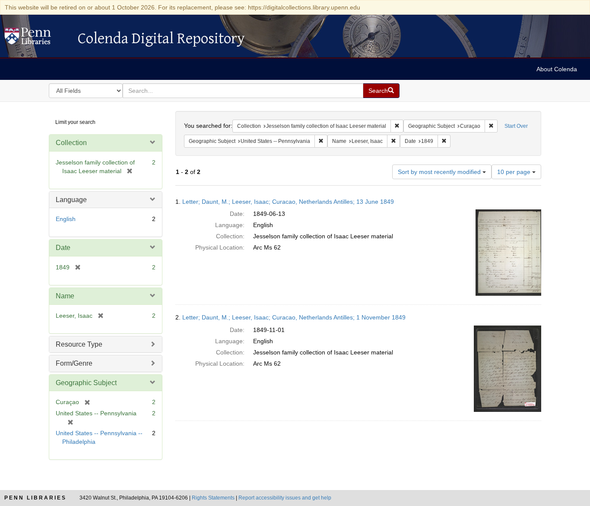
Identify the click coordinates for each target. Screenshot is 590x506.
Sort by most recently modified (440, 171)
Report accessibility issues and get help (284, 498)
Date (63, 247)
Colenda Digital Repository (36, 38)
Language (71, 199)
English (66, 218)
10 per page (514, 171)
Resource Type (79, 344)
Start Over (516, 126)
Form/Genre (74, 363)
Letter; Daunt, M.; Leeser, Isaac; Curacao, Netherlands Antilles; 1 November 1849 (294, 317)
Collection (71, 142)
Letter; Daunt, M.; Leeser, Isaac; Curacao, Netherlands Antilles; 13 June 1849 (288, 201)
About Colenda (556, 69)
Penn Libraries (35, 498)
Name (65, 296)
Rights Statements (213, 498)
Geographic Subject (86, 382)
